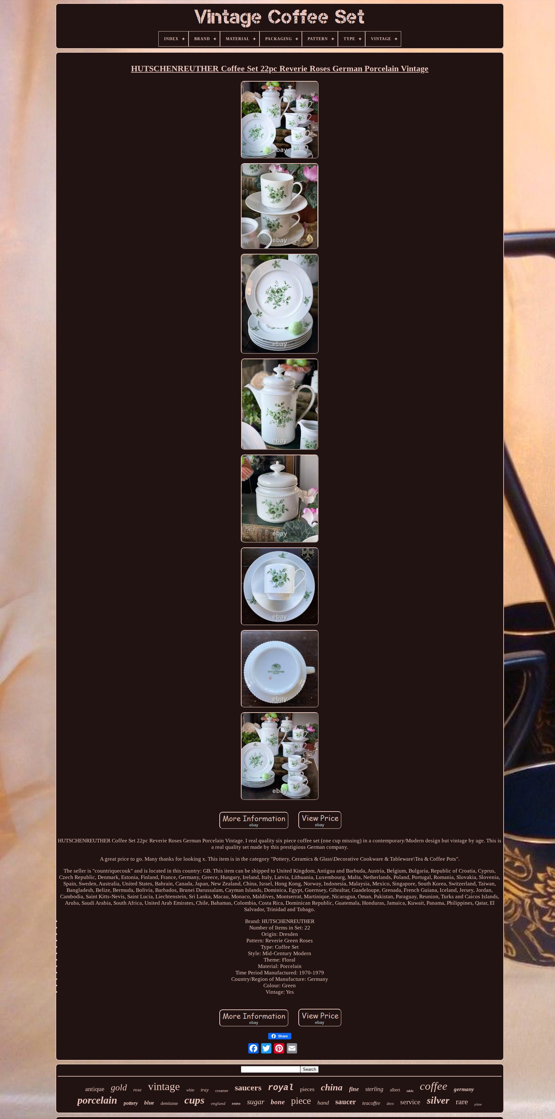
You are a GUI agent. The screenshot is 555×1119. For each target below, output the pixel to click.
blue (149, 1103)
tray (205, 1089)
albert (395, 1090)
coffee (433, 1086)
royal (281, 1088)
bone (278, 1102)
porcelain (97, 1100)
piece (301, 1100)
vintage (164, 1086)
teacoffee (371, 1103)
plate (478, 1104)
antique (94, 1088)
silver (438, 1100)
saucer (345, 1102)
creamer (221, 1091)
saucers (248, 1087)
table (410, 1091)
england (218, 1103)
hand (323, 1102)
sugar (255, 1101)
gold (119, 1087)
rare (462, 1101)
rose (137, 1089)
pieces (307, 1089)
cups (194, 1100)
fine (354, 1089)
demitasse (169, 1103)
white (190, 1090)
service (410, 1102)
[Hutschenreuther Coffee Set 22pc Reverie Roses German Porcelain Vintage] (279, 120)
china (332, 1087)
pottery (131, 1103)
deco (390, 1103)
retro (236, 1103)
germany (464, 1089)
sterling (374, 1089)
